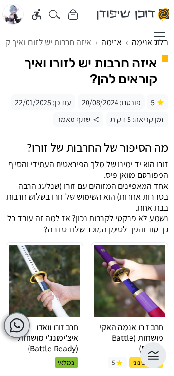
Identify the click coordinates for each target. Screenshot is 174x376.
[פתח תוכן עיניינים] (153, 355)
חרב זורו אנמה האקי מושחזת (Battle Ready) (131, 338)
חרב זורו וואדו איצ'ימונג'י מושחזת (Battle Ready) (48, 338)
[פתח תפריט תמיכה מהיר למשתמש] (17, 325)
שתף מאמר (73, 119)
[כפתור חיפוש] (55, 14)
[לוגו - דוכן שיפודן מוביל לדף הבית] (133, 14)
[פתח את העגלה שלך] (73, 14)
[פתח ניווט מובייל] (159, 36)
